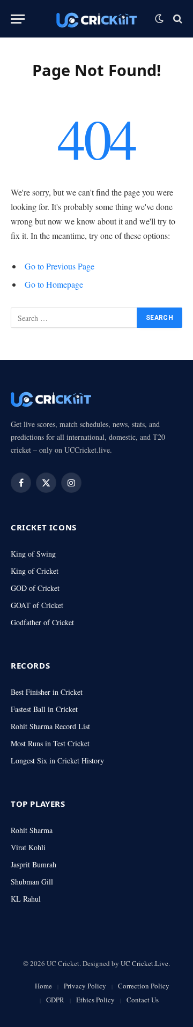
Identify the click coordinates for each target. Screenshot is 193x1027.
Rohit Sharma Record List (50, 726)
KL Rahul (26, 899)
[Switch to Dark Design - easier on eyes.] (159, 19)
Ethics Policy (95, 999)
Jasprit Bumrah (33, 864)
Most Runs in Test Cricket (50, 743)
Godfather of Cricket (42, 622)
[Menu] (18, 19)
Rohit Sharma (32, 830)
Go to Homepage (54, 284)
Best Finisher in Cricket (47, 692)
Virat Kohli (28, 847)
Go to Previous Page (59, 266)
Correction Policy (143, 986)
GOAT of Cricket (37, 605)
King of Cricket (34, 571)
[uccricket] (96, 19)
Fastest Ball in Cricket (44, 709)
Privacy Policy (85, 986)
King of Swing (33, 554)
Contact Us (143, 999)
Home (43, 986)
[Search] (176, 19)
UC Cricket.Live (144, 963)
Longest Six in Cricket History (57, 760)
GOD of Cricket (35, 588)
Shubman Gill (32, 881)
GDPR (55, 999)
